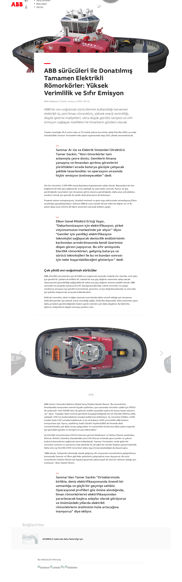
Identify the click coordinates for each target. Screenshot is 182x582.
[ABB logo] (17, 4)
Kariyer (39, 6)
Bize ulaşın (41, 3)
